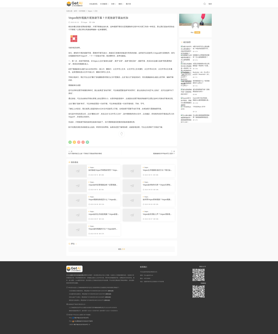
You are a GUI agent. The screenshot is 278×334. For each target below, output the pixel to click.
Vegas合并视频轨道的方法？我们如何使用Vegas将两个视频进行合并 (157, 170)
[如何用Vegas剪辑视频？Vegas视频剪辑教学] (132, 200)
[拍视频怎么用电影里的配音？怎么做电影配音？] (186, 58)
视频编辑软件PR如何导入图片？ (164, 153)
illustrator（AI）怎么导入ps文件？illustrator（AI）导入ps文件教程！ (201, 74)
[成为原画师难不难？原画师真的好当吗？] (186, 91)
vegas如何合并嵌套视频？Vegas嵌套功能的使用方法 (103, 214)
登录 (123, 249)
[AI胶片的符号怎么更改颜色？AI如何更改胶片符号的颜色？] (186, 50)
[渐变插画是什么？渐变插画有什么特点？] (186, 83)
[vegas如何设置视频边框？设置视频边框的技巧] (77, 186)
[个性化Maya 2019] (186, 108)
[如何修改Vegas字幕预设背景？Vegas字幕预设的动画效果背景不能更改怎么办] (77, 171)
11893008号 (97, 307)
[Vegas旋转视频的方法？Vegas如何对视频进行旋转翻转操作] (77, 230)
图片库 (128, 4)
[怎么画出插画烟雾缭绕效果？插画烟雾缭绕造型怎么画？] (186, 118)
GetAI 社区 (75, 4)
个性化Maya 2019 (199, 106)
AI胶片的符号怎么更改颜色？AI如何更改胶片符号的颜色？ (201, 48)
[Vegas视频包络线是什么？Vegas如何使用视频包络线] (77, 200)
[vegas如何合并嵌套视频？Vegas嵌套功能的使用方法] (77, 215)
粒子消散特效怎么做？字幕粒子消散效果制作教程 (85, 153)
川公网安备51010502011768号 (83, 321)
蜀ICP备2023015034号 (81, 318)
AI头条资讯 (93, 4)
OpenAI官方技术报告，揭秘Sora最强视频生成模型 (201, 100)
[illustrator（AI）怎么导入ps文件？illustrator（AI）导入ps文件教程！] (186, 78)
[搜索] (205, 4)
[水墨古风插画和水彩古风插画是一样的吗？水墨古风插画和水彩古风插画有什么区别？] (186, 69)
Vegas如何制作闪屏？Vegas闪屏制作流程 (157, 185)
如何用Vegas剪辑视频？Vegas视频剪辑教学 (157, 199)
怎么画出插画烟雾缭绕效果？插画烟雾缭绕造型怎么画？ (201, 117)
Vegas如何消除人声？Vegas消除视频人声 (157, 214)
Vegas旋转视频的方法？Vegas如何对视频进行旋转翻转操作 (103, 229)
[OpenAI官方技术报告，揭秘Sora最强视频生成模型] (186, 101)
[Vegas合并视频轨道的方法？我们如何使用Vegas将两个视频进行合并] (132, 171)
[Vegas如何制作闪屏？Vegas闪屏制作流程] (132, 186)
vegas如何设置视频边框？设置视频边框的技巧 (103, 185)
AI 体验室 (103, 4)
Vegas (85, 22)
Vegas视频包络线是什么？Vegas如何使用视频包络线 (103, 199)
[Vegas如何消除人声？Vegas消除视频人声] (132, 215)
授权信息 (110, 291)
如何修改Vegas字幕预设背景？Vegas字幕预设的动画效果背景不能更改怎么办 (103, 170)
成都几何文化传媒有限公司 (78, 275)
